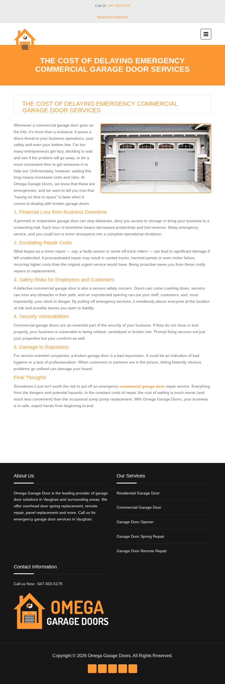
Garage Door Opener (135, 522)
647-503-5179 (119, 6)
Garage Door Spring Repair (140, 536)
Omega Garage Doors (109, 655)
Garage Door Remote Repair (142, 551)
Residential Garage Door (138, 493)
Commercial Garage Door (139, 507)
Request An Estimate (112, 17)
